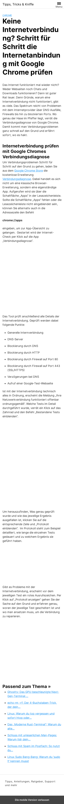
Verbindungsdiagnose (16, 179)
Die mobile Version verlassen (32, 799)
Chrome (7, 15)
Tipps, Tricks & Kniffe (18, 4)
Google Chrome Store (28, 170)
